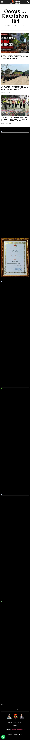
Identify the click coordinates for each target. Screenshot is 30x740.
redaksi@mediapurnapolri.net (18, 729)
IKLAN (20, 734)
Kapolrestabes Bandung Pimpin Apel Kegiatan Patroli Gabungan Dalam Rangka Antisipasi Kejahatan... (14, 119)
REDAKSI (16, 734)
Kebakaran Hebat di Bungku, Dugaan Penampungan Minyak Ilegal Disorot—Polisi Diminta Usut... (15, 56)
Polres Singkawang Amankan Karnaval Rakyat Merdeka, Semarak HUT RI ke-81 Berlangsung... (14, 88)
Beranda (10, 734)
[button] (28, 2)
